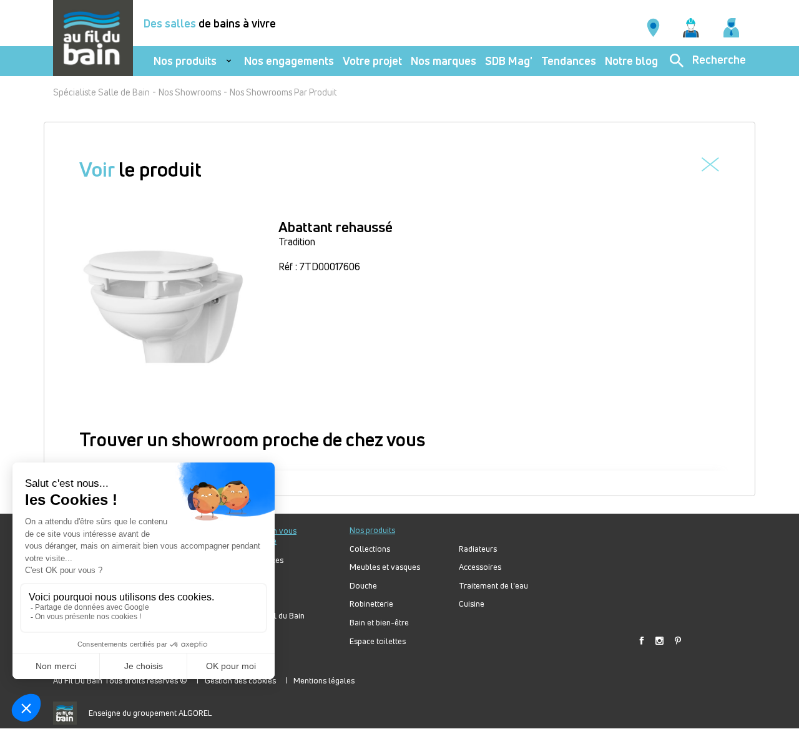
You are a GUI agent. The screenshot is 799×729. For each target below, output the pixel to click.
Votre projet (372, 61)
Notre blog (631, 61)
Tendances (568, 61)
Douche (363, 586)
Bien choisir (251, 597)
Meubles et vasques (385, 567)
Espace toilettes (378, 641)
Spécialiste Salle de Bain (101, 92)
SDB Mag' (508, 61)
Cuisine (471, 604)
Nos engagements (289, 61)
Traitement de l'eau (493, 586)
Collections (370, 549)
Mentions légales (324, 680)
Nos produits (185, 61)
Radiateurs (478, 549)
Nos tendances (257, 560)
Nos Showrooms (190, 92)
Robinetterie (371, 604)
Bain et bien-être (379, 623)
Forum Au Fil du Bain (268, 616)
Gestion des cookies (240, 680)
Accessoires (480, 567)
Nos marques (443, 61)
